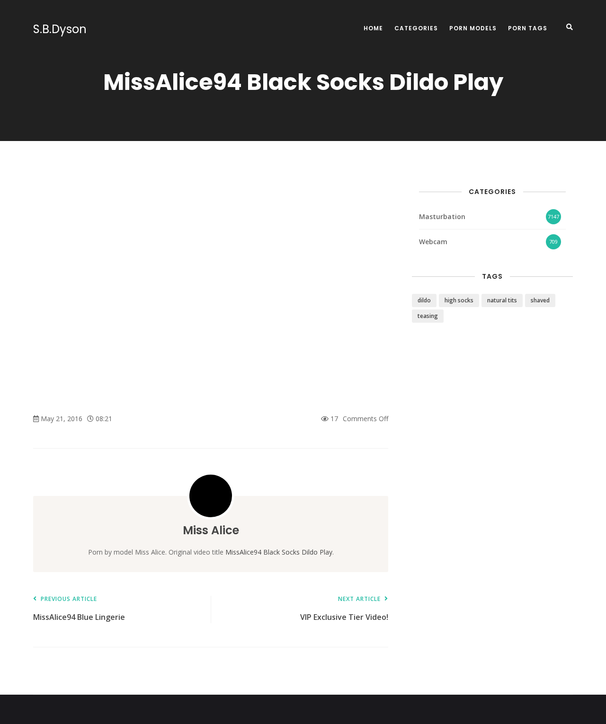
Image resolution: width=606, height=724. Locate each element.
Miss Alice (211, 530)
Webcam (433, 241)
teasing (428, 316)
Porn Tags (527, 28)
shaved (540, 300)
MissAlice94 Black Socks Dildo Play (278, 551)
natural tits (502, 300)
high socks (459, 300)
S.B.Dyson (60, 29)
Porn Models (473, 28)
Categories (416, 28)
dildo (424, 300)
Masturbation (442, 216)
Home (373, 28)
